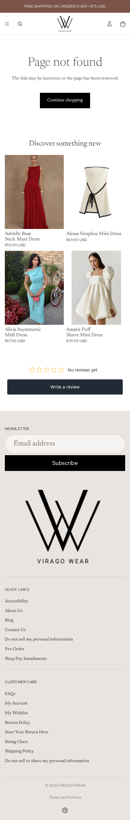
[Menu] (7, 24)
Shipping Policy (19, 751)
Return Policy (17, 723)
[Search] (20, 24)
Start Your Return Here (26, 732)
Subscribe (65, 462)
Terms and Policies (65, 797)
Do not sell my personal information (39, 639)
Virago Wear (71, 786)
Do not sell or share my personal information (47, 761)
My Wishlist (16, 713)
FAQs (10, 694)
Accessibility (16, 601)
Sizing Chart (16, 742)
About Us (14, 611)
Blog (9, 620)
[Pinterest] (65, 810)
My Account (16, 703)
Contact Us (15, 630)
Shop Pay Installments (26, 659)
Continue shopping (65, 100)
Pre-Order (14, 649)
